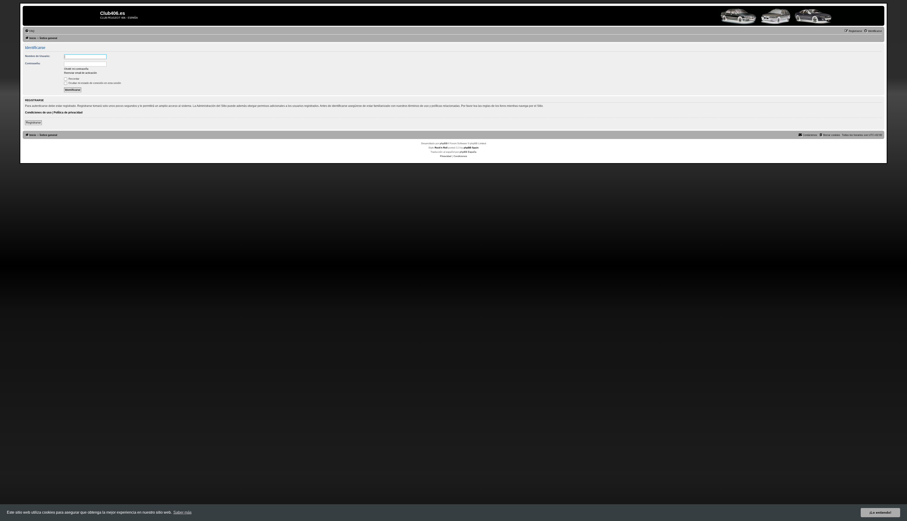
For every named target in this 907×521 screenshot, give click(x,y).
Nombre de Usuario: (37, 56)
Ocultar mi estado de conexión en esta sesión (94, 83)
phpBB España (468, 152)
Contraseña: (32, 63)
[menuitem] (29, 31)
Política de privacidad (68, 112)
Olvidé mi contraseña (76, 68)
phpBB (443, 143)
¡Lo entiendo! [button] (880, 512)
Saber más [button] (182, 512)
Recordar (73, 78)
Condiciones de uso (38, 112)
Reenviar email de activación (80, 72)
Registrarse (33, 122)
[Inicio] (62, 16)
